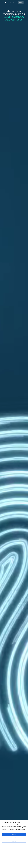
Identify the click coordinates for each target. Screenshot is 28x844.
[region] (14, 832)
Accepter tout (14, 834)
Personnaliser (14, 837)
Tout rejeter (14, 841)
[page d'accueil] (10, 2)
